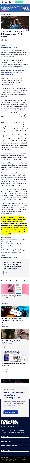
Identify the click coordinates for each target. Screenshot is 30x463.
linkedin (15, 47)
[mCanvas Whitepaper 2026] (15, 8)
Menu (26, 2)
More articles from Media (14, 281)
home (3, 14)
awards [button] (4, 436)
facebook (8, 47)
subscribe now (11, 412)
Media (9, 14)
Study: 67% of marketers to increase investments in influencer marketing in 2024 (13, 72)
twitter (3, 47)
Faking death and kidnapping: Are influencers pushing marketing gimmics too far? (14, 246)
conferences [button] (6, 441)
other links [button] (6, 450)
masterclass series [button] (9, 445)
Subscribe (19, 2)
